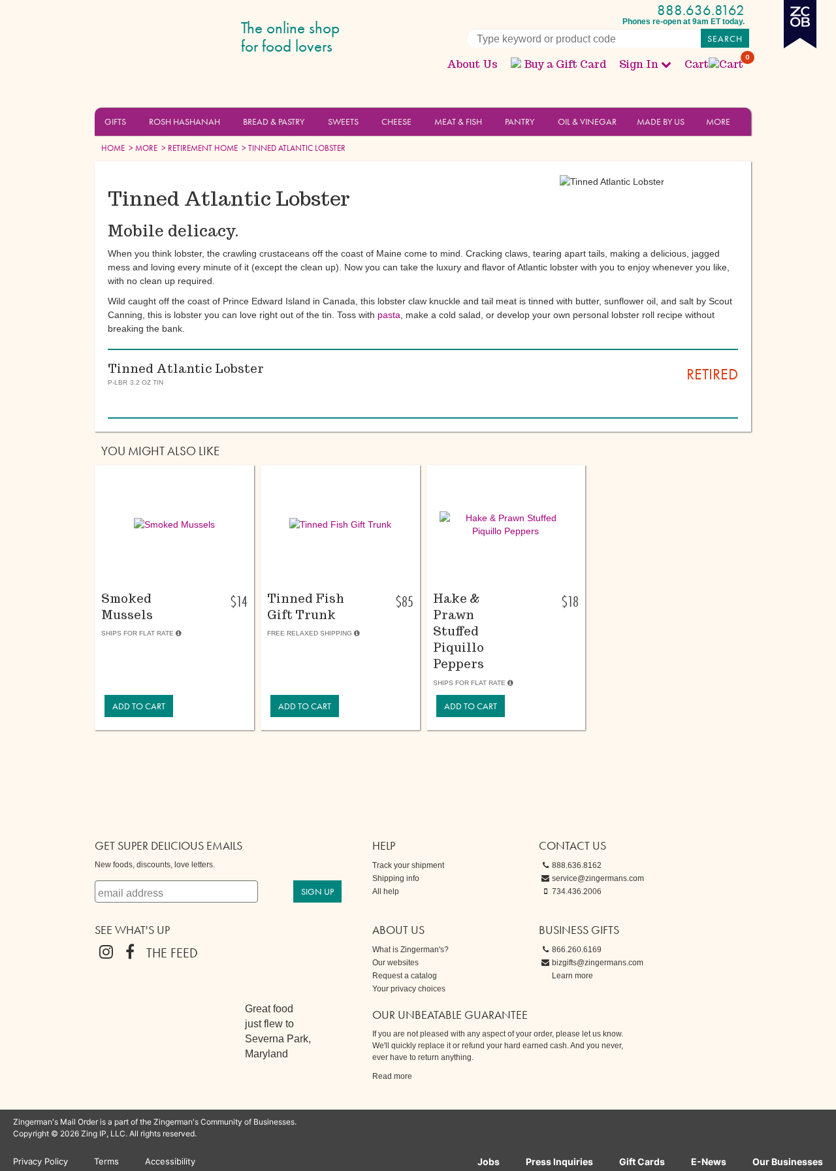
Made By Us (660, 121)
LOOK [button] (166, 579)
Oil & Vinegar (587, 121)
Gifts (115, 121)
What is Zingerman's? (410, 949)
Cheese (396, 121)
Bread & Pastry (273, 121)
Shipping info (395, 878)
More (718, 121)
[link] (138, 706)
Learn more (572, 975)
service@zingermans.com (598, 878)
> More (142, 147)
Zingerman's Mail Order (195, 37)
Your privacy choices (408, 988)
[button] (133, 121)
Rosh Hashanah (184, 121)
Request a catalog (404, 975)
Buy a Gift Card (565, 64)
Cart (714, 64)
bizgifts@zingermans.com (597, 962)
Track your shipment (408, 865)
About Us (472, 64)
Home (113, 147)
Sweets (343, 121)
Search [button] (725, 38)
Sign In (638, 64)
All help (385, 891)
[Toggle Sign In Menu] (666, 64)
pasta (389, 315)
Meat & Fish (458, 121)
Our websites (395, 962)
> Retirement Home (198, 147)
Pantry (519, 121)
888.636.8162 (701, 10)
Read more (392, 1076)
